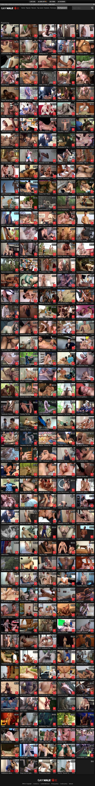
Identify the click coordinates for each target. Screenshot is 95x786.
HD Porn (52, 1)
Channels (46, 8)
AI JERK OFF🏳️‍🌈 (42, 1)
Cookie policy (63, 783)
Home (23, 8)
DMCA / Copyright (26, 783)
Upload (71, 783)
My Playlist (61, 8)
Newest (33, 8)
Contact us (36, 783)
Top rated (40, 8)
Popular (28, 8)
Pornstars (53, 8)
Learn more (51, 4)
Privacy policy (54, 783)
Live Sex (32, 1)
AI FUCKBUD (61, 1)
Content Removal (45, 783)
